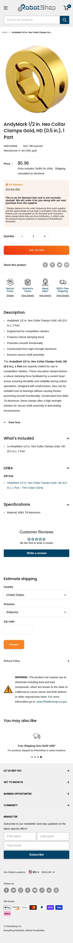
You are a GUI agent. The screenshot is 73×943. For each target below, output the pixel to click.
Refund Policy (12, 660)
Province (9, 604)
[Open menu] (5, 7)
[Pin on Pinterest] (52, 264)
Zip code (9, 621)
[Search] (64, 20)
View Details (27, 295)
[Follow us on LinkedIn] (49, 890)
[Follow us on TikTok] (42, 890)
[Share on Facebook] (45, 264)
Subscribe (36, 854)
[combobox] (32, 20)
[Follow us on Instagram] (20, 890)
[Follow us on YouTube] (34, 890)
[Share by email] (66, 264)
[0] (66, 8)
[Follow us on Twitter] (13, 890)
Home (4, 32)
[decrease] (22, 236)
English (47, 872)
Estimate (14, 644)
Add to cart (36, 250)
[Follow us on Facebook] (6, 890)
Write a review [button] (36, 553)
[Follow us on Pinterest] (27, 890)
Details (10, 295)
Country (8, 586)
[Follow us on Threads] (56, 890)
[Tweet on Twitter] (59, 264)
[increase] (45, 236)
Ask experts (45, 295)
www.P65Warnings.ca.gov (51, 701)
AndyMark (11, 146)
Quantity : (10, 236)
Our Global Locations (14, 872)
